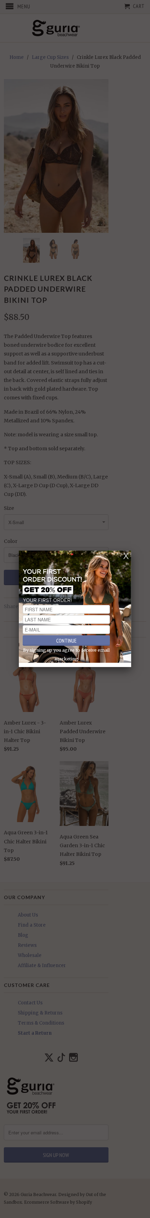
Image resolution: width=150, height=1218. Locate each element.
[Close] (126, 556)
